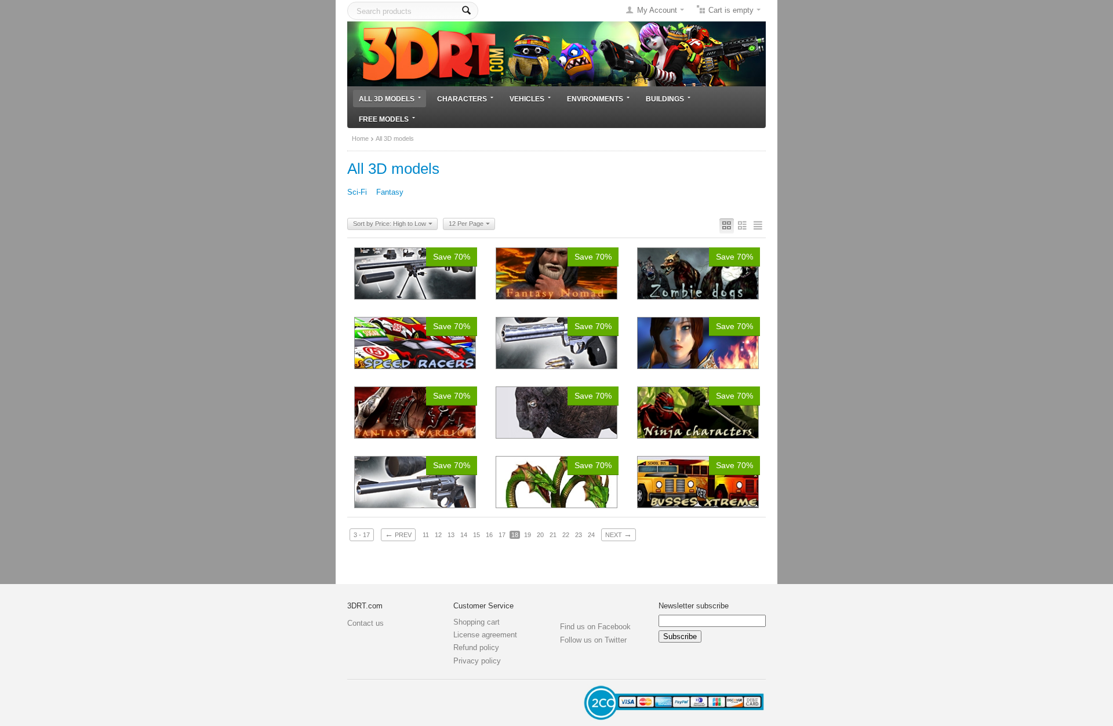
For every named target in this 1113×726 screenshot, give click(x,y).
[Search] (466, 10)
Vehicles (527, 99)
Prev (398, 534)
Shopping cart (476, 622)
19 (527, 534)
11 (426, 534)
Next (618, 534)
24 (591, 534)
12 (438, 534)
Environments (595, 99)
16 (489, 534)
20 (540, 534)
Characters (462, 99)
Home (360, 138)
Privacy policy (477, 660)
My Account (657, 10)
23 (578, 534)
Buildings (665, 99)
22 (565, 534)
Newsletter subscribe (694, 605)
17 (502, 534)
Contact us (365, 623)
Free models (384, 119)
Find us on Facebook (595, 626)
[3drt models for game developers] (556, 53)
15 (476, 534)
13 (451, 534)
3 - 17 (362, 534)
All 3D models (386, 99)
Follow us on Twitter (593, 640)
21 (553, 534)
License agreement (485, 634)
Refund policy (476, 647)
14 (463, 534)
